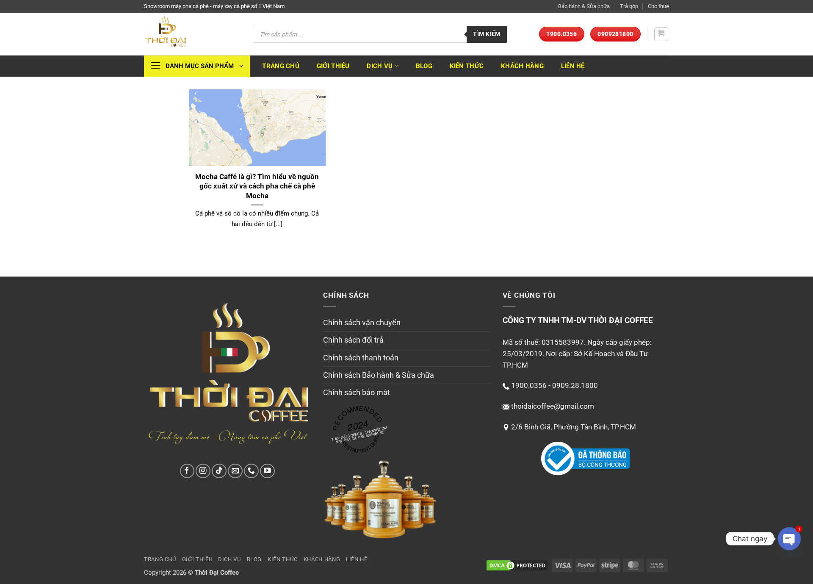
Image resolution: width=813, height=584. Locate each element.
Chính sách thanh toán (360, 358)
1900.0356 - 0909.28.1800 (554, 385)
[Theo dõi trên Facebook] (187, 471)
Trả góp (629, 6)
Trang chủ (280, 66)
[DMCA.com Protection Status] (517, 565)
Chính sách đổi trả (353, 340)
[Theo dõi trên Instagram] (203, 471)
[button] (661, 34)
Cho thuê (658, 6)
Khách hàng (522, 66)
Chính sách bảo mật (356, 392)
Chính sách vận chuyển (362, 322)
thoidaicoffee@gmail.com (552, 406)
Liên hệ (573, 66)
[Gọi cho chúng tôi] (251, 471)
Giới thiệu (333, 66)
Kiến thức (467, 66)
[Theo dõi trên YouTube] (267, 471)
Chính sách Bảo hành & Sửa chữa (378, 375)
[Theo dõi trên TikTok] (219, 471)
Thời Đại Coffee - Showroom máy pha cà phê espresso (359, 434)
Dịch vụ (380, 66)
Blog (424, 66)
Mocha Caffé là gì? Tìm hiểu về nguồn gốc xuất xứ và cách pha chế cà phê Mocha (257, 186)
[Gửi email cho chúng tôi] (235, 471)
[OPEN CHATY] (789, 538)
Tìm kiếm (486, 33)
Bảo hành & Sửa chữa (584, 6)
